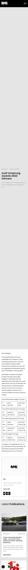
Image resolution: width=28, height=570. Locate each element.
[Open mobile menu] (25, 3)
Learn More (7, 554)
